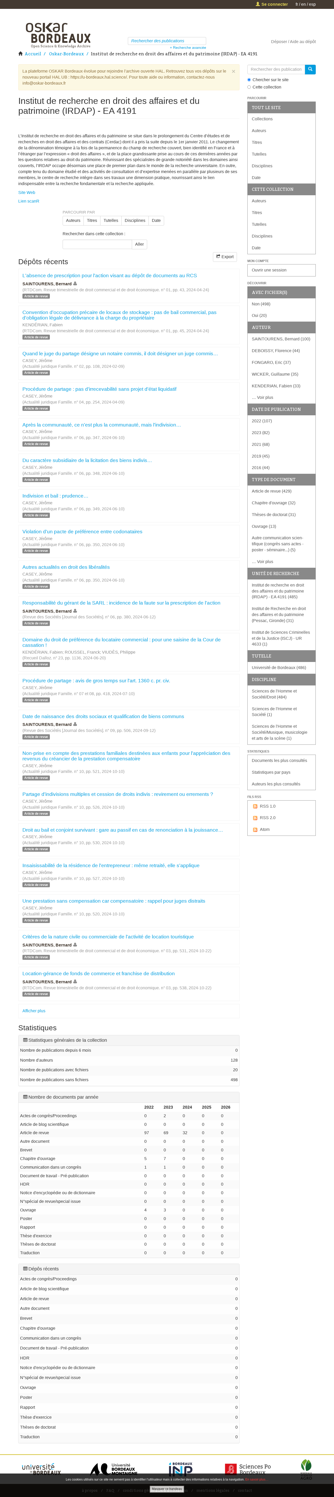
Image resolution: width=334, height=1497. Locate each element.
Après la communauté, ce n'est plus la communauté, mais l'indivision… (101, 425)
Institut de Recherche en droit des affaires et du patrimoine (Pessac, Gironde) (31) (279, 614)
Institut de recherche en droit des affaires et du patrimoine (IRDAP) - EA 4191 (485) (278, 591)
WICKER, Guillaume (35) (275, 374)
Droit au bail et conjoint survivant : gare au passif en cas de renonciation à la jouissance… (122, 830)
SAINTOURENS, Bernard (47, 284)
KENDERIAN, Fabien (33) (276, 386)
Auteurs (73, 220)
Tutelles (111, 220)
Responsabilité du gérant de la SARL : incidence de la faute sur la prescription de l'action (121, 603)
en (303, 4)
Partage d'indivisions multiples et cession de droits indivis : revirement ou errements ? (117, 794)
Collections (262, 119)
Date (156, 220)
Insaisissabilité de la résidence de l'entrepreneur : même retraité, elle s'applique (111, 865)
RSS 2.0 (268, 817)
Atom (265, 829)
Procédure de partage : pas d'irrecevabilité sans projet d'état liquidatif (99, 389)
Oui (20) (259, 315)
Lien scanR (28, 201)
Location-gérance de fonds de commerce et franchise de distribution (98, 973)
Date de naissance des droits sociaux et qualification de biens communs (103, 716)
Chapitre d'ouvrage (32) (273, 503)
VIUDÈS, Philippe (118, 652)
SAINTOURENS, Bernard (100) (281, 339)
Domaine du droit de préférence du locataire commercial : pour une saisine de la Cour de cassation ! (121, 642)
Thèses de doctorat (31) (274, 514)
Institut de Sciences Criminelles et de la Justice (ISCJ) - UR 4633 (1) (281, 638)
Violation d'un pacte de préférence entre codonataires (82, 531)
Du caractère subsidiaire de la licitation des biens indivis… (87, 460)
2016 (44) (261, 467)
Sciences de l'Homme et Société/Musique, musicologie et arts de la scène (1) (279, 732)
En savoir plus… (257, 1479)
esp (312, 4)
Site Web (26, 192)
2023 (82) (261, 432)
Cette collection (267, 87)
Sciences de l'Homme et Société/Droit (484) (274, 694)
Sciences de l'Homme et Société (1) (274, 712)
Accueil (33, 54)
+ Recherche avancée (188, 47)
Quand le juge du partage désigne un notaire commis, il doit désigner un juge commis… (120, 353)
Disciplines (135, 220)
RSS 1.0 (268, 806)
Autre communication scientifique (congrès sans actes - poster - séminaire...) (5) (277, 544)
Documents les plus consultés (279, 760)
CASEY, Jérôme (37, 360)
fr (297, 4)
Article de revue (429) (271, 491)
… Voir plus (262, 397)
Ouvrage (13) (264, 526)
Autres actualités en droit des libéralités (66, 567)
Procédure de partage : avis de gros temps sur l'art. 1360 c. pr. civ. (96, 680)
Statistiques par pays (271, 772)
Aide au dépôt (303, 41)
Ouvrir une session (269, 270)
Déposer (279, 41)
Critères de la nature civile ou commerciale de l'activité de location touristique (108, 936)
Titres (92, 220)
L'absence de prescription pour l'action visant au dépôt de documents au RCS (109, 275)
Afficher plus (33, 1011)
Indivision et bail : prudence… (55, 496)
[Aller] (203, 41)
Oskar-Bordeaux (66, 54)
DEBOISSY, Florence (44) (276, 350)
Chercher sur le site (271, 80)
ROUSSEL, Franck (82, 652)
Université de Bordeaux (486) (279, 667)
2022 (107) (262, 421)
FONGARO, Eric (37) (271, 362)
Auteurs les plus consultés (276, 784)
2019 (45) (261, 456)
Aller (139, 244)
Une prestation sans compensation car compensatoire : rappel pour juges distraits (113, 901)
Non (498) (261, 304)
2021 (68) (261, 444)
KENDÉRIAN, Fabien (42, 325)
